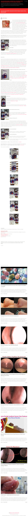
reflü (24, 241)
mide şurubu (21, 241)
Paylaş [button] (2, 243)
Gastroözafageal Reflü (11, 241)
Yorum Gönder (5, 293)
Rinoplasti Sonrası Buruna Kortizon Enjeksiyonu (10, 315)
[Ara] (25, 1)
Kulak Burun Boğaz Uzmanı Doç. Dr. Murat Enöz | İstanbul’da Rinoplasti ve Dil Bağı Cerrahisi (12, 2)
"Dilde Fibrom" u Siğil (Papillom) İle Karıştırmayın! (10, 494)
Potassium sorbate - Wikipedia (22, 105)
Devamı (26, 293)
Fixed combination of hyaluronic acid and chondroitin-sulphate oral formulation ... (10, 67)
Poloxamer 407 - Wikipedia (19, 124)
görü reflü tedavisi (17, 241)
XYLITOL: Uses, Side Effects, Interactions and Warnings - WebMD (8, 92)
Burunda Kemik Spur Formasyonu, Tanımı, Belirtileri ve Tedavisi (12, 404)
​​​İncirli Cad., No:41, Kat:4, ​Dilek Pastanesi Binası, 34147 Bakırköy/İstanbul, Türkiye (12, 242)
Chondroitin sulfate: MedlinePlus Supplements (11, 53)
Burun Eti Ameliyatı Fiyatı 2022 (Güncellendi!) (9, 345)
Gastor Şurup (5, 241)
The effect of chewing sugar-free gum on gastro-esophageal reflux (15, 94)
